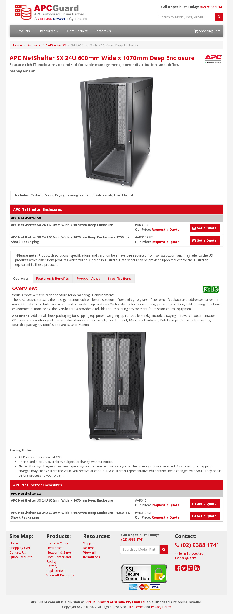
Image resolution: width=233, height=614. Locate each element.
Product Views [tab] (88, 278)
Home (17, 45)
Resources (48, 31)
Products (24, 31)
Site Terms (136, 607)
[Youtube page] (190, 569)
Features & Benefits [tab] (52, 278)
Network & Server (59, 552)
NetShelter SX (56, 45)
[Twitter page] (184, 569)
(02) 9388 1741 (211, 7)
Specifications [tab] (119, 278)
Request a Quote (166, 229)
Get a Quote (206, 228)
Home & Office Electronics (57, 545)
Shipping (89, 543)
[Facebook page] (177, 569)
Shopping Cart (209, 31)
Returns (88, 548)
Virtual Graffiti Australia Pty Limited (115, 602)
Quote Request (76, 31)
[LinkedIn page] (197, 569)
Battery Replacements (56, 568)
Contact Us (102, 31)
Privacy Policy (161, 607)
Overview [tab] (20, 278)
